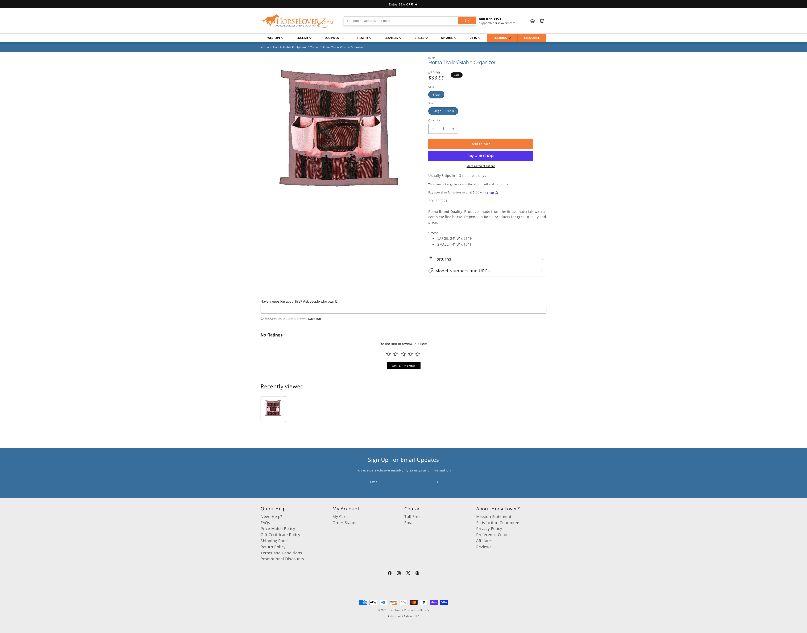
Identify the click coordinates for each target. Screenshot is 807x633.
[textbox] (403, 310)
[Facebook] (389, 573)
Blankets (391, 38)
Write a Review (403, 365)
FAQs (265, 522)
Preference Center (493, 534)
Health (362, 38)
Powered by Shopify (416, 610)
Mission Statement (493, 516)
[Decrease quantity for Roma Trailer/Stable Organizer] (433, 129)
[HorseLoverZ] (297, 20)
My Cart (339, 516)
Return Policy (273, 546)
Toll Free (412, 516)
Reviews (483, 546)
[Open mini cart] (541, 20)
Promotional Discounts (282, 558)
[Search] (467, 20)
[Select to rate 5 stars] (418, 354)
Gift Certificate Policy (280, 534)
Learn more (315, 318)
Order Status (344, 522)
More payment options (481, 166)
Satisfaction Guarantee (497, 522)
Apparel (447, 38)
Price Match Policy (278, 528)
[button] (487, 259)
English (302, 38)
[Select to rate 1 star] (388, 354)
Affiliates (484, 540)
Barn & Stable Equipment (290, 47)
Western (273, 38)
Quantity (434, 120)
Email (409, 522)
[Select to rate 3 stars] (403, 354)
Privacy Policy (489, 528)
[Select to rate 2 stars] (396, 354)
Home (265, 47)
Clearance (531, 38)
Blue (436, 95)
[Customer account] (532, 20)
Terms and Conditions (281, 552)
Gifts (473, 38)
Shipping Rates (275, 540)
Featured (500, 38)
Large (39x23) (443, 111)
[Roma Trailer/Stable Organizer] (273, 409)
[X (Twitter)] (408, 573)
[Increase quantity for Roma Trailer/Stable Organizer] (453, 129)
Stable (419, 38)
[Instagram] (399, 573)
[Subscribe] (436, 482)
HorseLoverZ (396, 610)
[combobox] (410, 20)
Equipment (332, 38)
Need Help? (271, 516)
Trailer (314, 47)
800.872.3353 (490, 19)
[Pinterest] (417, 573)
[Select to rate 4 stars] (410, 354)
